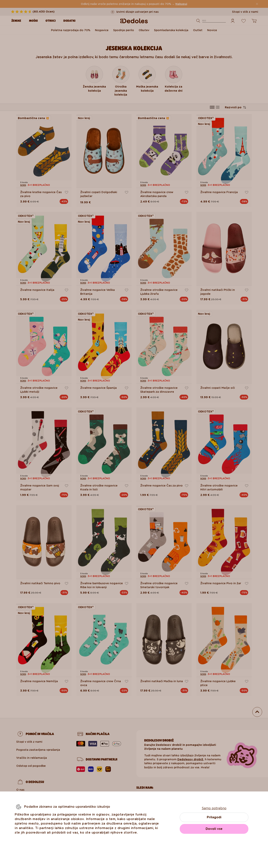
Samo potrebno (214, 808)
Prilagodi (214, 817)
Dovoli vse (214, 829)
